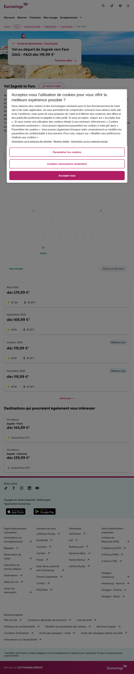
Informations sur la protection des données (32, 141)
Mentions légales (61, 141)
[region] (67, 136)
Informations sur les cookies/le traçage (89, 141)
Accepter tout (67, 175)
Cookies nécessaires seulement (67, 164)
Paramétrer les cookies (67, 152)
